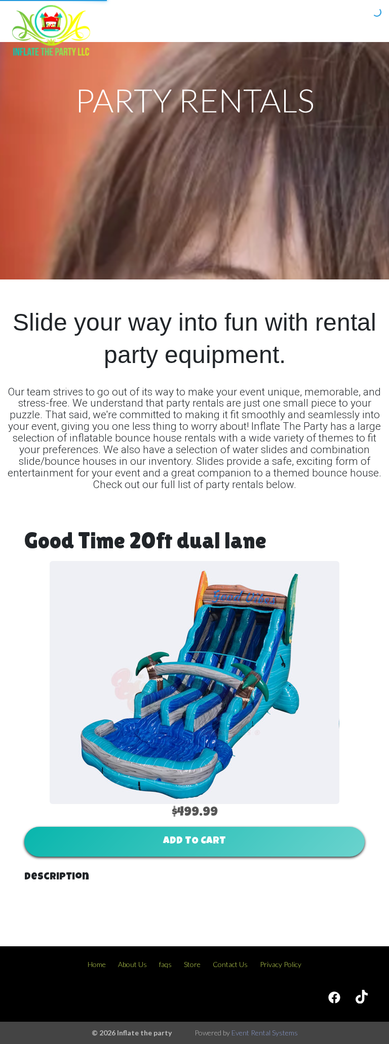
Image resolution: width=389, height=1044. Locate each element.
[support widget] (358, 1019)
